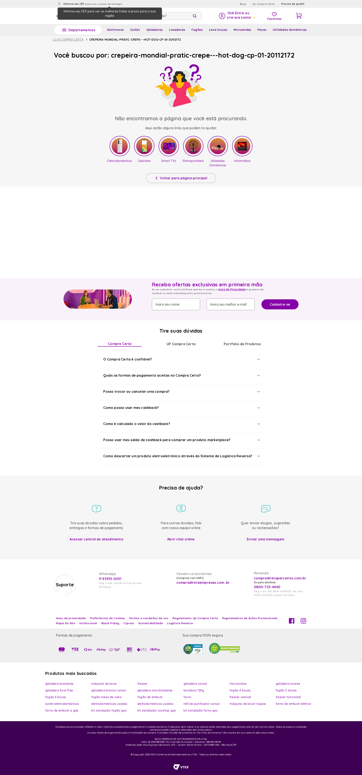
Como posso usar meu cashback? (131, 408)
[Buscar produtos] (195, 15)
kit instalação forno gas (201, 710)
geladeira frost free (59, 690)
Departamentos (82, 30)
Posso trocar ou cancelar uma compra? (136, 391)
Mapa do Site (65, 623)
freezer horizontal (288, 697)
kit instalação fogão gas (109, 710)
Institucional (88, 623)
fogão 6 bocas (55, 697)
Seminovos (115, 30)
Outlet (135, 30)
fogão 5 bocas (286, 690)
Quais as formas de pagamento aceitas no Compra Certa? (152, 375)
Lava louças (218, 30)
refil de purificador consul (202, 704)
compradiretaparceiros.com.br (280, 578)
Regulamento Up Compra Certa (195, 618)
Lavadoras (177, 30)
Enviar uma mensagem (265, 539)
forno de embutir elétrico (293, 704)
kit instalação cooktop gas (156, 710)
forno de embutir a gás (61, 710)
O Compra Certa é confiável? (127, 359)
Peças (261, 30)
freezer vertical (240, 697)
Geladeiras (154, 30)
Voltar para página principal (183, 178)
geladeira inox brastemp (155, 690)
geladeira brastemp (59, 684)
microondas (238, 684)
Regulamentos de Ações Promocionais (250, 618)
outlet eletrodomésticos (62, 704)
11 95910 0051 (110, 579)
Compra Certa (119, 344)
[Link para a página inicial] (68, 39)
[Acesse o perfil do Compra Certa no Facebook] (291, 622)
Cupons (128, 623)
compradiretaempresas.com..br (202, 582)
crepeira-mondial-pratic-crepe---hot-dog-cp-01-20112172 (135, 39)
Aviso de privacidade (71, 618)
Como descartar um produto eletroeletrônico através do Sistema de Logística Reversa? (177, 456)
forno (187, 697)
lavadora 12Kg (194, 690)
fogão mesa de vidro (106, 697)
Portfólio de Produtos (242, 344)
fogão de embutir (150, 697)
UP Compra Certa (181, 344)
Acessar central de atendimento (96, 539)
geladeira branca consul (108, 690)
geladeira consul (195, 684)
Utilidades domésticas (289, 30)
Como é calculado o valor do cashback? (136, 424)
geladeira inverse (288, 684)
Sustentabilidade (150, 623)
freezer (142, 684)
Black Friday (110, 623)
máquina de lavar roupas (248, 704)
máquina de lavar (104, 684)
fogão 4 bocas (240, 690)
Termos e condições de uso (148, 618)
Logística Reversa (180, 623)
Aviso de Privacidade (232, 289)
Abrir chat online (181, 539)
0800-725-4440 (267, 587)
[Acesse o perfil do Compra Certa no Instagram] (303, 622)
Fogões (197, 30)
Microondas (242, 30)
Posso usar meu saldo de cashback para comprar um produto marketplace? (166, 440)
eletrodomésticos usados (109, 704)
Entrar (236, 16)
